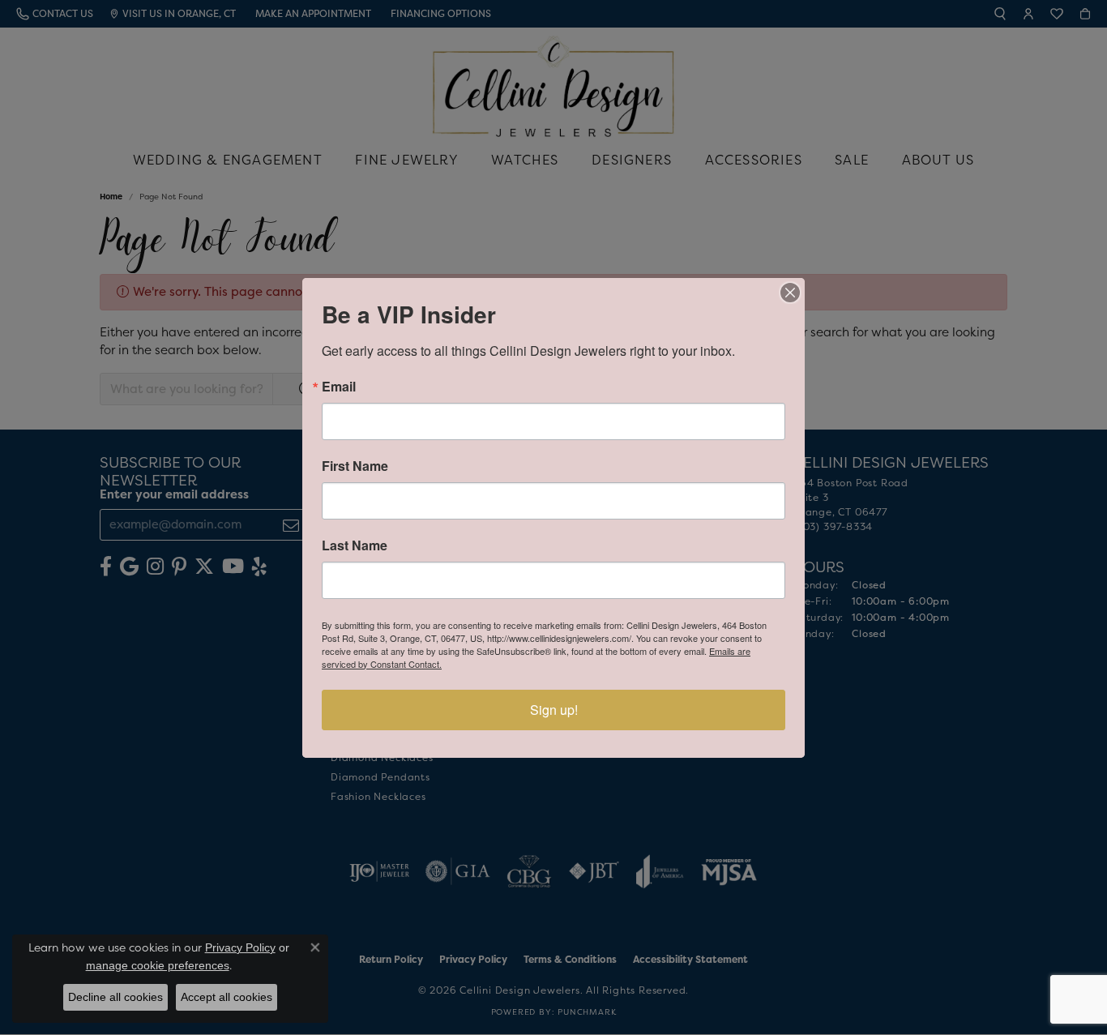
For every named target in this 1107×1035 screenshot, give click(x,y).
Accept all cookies (226, 996)
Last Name (354, 545)
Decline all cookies (115, 996)
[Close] (790, 292)
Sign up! (554, 709)
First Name (355, 466)
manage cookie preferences (157, 965)
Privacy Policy (240, 947)
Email (339, 386)
